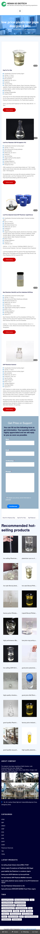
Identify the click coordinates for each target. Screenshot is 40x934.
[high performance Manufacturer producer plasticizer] (10, 627)
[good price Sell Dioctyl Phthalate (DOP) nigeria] (29, 682)
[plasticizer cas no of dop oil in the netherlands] (29, 545)
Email (8, 450)
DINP (2, 829)
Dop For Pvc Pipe (21, 517)
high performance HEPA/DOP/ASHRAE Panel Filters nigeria (18, 889)
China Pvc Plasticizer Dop (9, 517)
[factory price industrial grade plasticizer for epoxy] (29, 709)
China (32, 900)
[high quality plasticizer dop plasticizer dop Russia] (29, 736)
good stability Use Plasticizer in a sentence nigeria (16, 871)
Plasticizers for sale (15, 914)
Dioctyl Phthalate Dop (8, 902)
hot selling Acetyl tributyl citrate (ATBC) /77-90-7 (15, 865)
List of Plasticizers (7, 911)
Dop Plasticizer (31, 517)
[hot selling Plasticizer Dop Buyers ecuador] (10, 545)
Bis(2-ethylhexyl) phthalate (21, 900)
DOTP (3, 841)
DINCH (3, 826)
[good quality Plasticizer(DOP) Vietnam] (10, 709)
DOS (2, 838)
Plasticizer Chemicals (7, 848)
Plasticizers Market (27, 914)
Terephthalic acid (17, 919)
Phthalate (16, 911)
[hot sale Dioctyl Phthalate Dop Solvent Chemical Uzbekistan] (29, 572)
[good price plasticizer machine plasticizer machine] (29, 654)
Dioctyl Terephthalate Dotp (9, 905)
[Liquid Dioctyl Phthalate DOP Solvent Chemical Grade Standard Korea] (29, 600)
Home (9, 29)
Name (8, 439)
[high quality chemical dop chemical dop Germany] (10, 682)
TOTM (3, 854)
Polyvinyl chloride (13, 916)
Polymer (4, 916)
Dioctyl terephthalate (20, 902)
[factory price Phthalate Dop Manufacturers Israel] (10, 600)
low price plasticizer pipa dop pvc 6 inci (23, 29)
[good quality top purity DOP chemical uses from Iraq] (10, 736)
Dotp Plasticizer (21, 905)
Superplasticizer (6, 919)
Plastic (22, 911)
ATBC (3, 819)
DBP (2, 822)
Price (21, 916)
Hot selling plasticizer (21, 908)
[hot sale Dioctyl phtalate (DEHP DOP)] (10, 572)
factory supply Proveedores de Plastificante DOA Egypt (17, 868)
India (30, 908)
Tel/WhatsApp (10, 461)
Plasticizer (29, 911)
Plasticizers (5, 914)
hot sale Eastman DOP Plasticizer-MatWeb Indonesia (16, 877)
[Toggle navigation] (20, 11)
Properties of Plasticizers (31, 916)
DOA (2, 832)
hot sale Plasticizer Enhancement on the (13, 886)
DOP (2, 835)
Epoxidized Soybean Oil (8, 908)
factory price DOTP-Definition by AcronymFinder (15, 874)
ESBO (3, 845)
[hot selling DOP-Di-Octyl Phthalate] (10, 654)
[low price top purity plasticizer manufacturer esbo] (29, 627)
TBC (2, 851)
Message (9, 471)
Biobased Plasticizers (8, 900)
